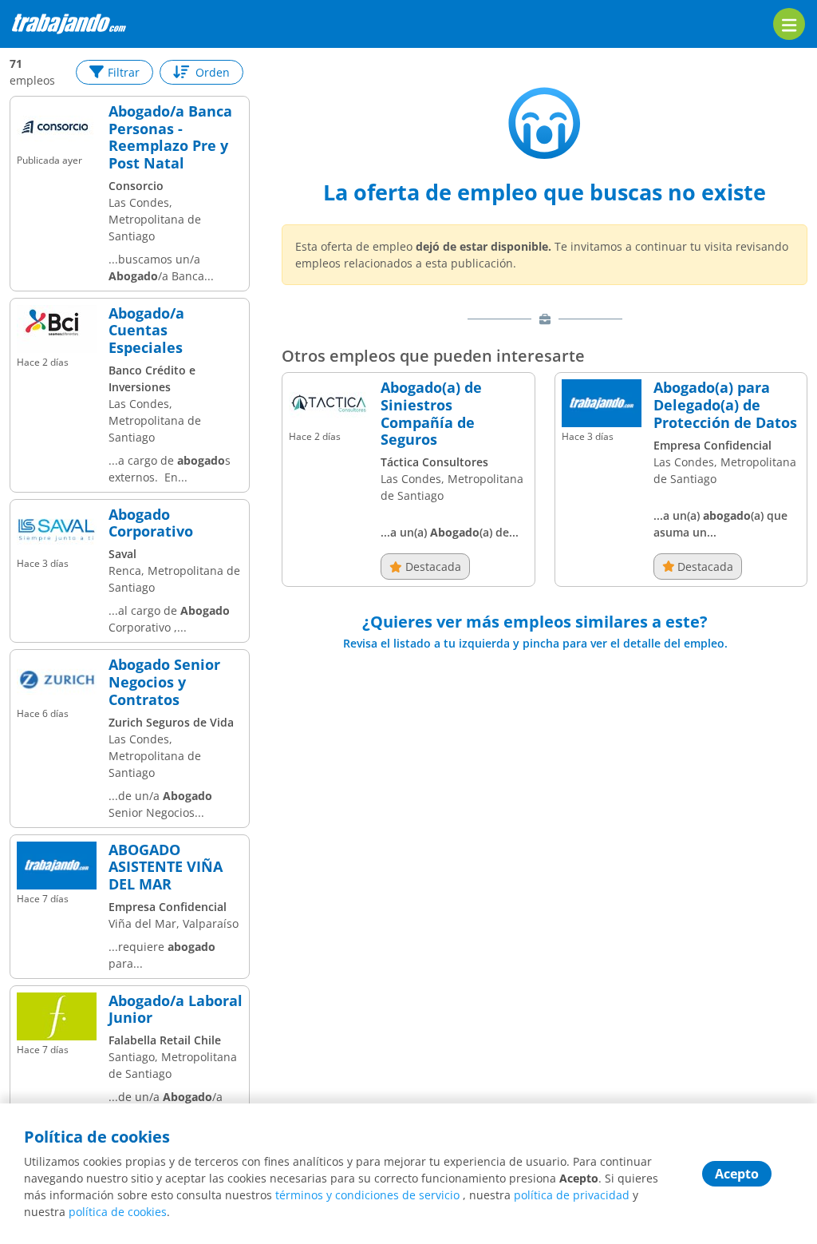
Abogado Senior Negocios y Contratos (164, 682)
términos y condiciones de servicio (367, 1194)
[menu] (789, 24)
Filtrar (124, 72)
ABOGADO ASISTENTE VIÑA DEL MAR (166, 867)
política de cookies (118, 1211)
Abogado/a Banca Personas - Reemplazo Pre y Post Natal (170, 137)
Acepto (737, 1174)
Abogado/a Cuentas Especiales (146, 331)
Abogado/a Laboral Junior (176, 1009)
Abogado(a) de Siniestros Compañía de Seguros (431, 413)
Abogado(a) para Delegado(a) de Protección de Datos (725, 405)
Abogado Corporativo (151, 523)
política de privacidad (572, 1194)
